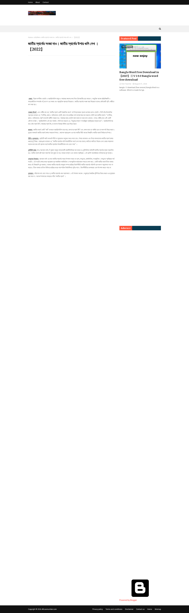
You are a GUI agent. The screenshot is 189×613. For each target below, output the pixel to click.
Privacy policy (97, 609)
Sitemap (158, 609)
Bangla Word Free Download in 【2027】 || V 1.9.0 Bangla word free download (139, 76)
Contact (46, 2)
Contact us (140, 609)
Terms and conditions (114, 609)
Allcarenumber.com (49, 609)
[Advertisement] (71, 77)
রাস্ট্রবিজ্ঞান (37, 37)
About (37, 2)
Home (30, 2)
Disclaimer (129, 609)
